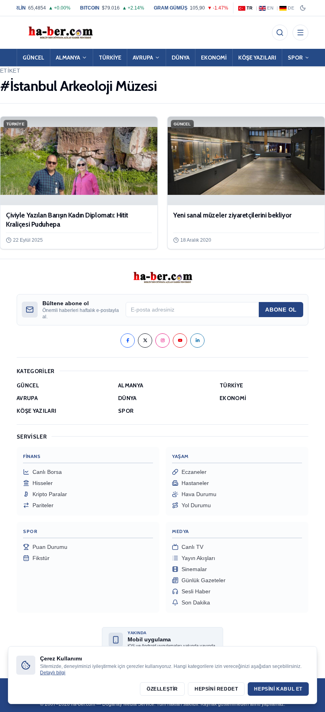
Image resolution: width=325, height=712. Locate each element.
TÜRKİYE (110, 57)
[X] (145, 340)
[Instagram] (162, 340)
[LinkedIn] (197, 340)
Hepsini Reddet (216, 689)
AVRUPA (143, 57)
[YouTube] (180, 340)
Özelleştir (162, 689)
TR (250, 8)
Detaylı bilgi (52, 672)
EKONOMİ (214, 57)
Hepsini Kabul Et (278, 689)
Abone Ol (281, 309)
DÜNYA (180, 57)
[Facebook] (127, 340)
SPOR (295, 57)
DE (291, 8)
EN (270, 8)
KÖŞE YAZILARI (257, 57)
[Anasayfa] (60, 32)
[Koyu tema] (302, 7)
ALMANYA (68, 57)
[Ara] (280, 32)
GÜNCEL (33, 57)
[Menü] (300, 32)
